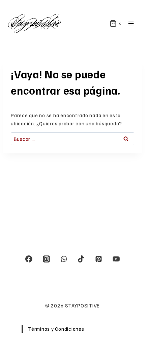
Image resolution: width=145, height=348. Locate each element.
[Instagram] (46, 259)
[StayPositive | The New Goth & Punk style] (34, 23)
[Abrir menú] (132, 23)
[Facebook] (29, 259)
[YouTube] (116, 259)
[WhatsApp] (64, 259)
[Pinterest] (99, 259)
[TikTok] (81, 259)
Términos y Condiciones (56, 329)
